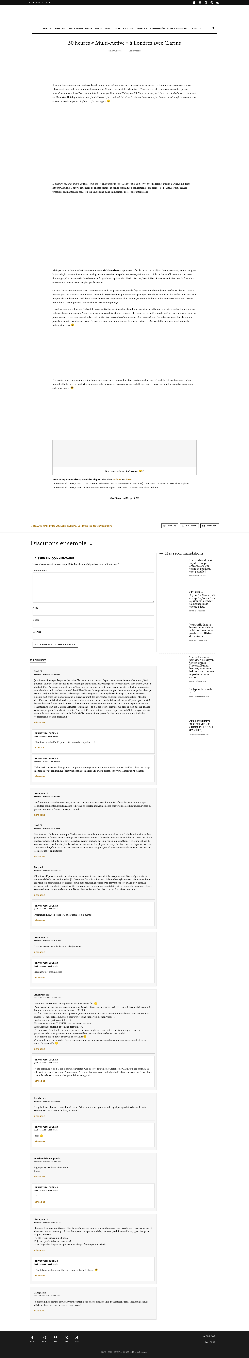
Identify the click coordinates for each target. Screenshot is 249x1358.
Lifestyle (195, 28)
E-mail (36, 620)
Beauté (47, 28)
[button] (213, 28)
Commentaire (41, 570)
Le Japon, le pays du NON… (201, 690)
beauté (37, 526)
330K (44, 1341)
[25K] (77, 1337)
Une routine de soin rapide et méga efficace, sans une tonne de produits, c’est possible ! (201, 565)
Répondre (39, 722)
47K (55, 1341)
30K (66, 1341)
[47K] (55, 1337)
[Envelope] (217, 2)
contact (48, 2)
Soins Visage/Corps (100, 526)
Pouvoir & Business (80, 28)
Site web (37, 632)
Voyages (142, 28)
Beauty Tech (112, 28)
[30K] (66, 1337)
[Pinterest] (211, 2)
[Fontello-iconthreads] (206, 2)
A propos (34, 2)
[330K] (44, 1337)
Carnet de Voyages (54, 526)
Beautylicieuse (44, 733)
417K (32, 1341)
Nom (35, 608)
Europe (71, 526)
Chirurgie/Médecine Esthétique (168, 28)
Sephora (116, 479)
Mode (98, 28)
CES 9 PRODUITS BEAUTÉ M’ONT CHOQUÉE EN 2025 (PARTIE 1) (201, 726)
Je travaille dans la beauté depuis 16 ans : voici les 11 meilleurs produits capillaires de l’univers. (201, 630)
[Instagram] (200, 2)
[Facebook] (194, 2)
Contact (210, 1342)
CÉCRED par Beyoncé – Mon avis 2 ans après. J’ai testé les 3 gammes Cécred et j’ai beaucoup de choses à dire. (202, 599)
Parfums (60, 28)
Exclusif (128, 28)
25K (77, 1341)
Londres (83, 526)
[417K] (32, 1337)
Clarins (128, 479)
